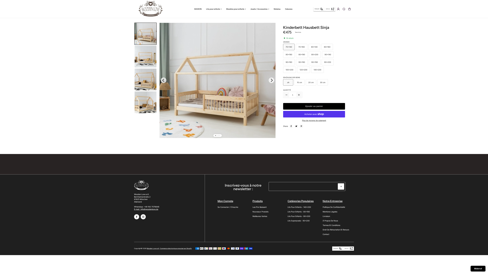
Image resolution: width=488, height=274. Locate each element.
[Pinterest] (301, 126)
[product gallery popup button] (271, 29)
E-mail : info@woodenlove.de (146, 209)
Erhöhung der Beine (291, 77)
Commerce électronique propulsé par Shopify (176, 248)
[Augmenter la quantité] (298, 94)
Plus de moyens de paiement (314, 120)
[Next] (271, 80)
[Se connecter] (338, 9)
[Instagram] (143, 216)
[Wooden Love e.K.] (152, 9)
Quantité (287, 90)
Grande (286, 42)
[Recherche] (343, 9)
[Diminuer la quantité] (286, 94)
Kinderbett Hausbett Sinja (306, 27)
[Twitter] (296, 126)
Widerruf (478, 269)
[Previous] (163, 80)
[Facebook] (291, 126)
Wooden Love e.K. (153, 248)
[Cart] (349, 9)
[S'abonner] (341, 186)
